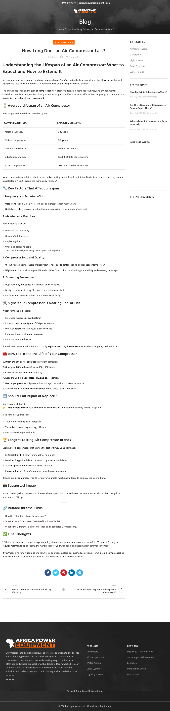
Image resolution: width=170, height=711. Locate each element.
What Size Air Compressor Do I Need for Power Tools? (32, 521)
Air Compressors (64, 42)
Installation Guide (136, 668)
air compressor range (26, 478)
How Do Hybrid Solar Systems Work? (148, 92)
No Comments (150, 96)
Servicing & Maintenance (140, 657)
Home (59, 29)
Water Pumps (137, 71)
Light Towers (136, 60)
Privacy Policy (96, 691)
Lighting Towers (95, 674)
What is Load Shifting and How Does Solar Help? (148, 122)
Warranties (133, 674)
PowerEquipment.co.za (14, 556)
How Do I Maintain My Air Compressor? (25, 516)
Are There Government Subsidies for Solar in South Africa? (148, 106)
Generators (135, 54)
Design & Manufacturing (140, 651)
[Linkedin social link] (71, 572)
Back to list (64, 589)
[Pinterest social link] (63, 572)
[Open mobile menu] (4, 11)
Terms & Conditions (77, 691)
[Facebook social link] (47, 572)
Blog (67, 29)
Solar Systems (137, 66)
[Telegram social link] (79, 572)
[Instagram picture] (136, 154)
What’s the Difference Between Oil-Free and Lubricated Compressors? (41, 526)
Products (92, 646)
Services (132, 646)
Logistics (132, 663)
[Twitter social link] (55, 572)
